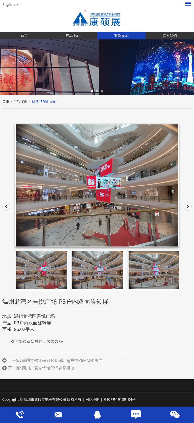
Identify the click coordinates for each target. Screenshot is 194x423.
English (9, 5)
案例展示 (121, 35)
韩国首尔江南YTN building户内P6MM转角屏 (62, 360)
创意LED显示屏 (44, 101)
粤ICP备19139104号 (120, 399)
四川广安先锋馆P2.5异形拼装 (48, 368)
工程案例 (20, 101)
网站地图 (92, 399)
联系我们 (170, 35)
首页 (24, 35)
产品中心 (73, 35)
